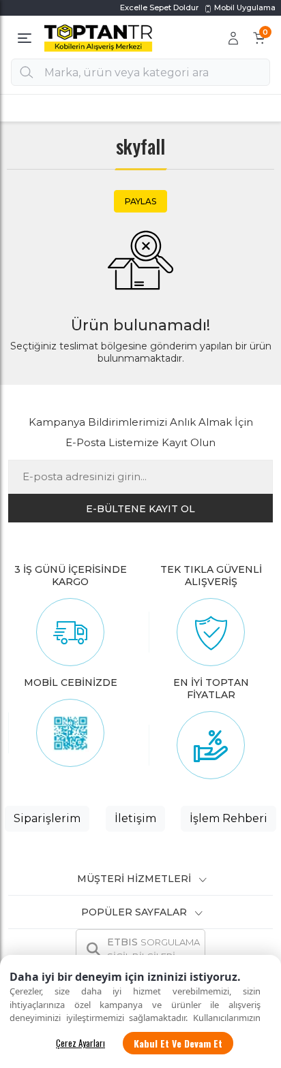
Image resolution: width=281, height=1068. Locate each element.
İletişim (135, 818)
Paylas (140, 201)
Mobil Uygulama (244, 7)
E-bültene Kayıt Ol (140, 509)
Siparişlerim (47, 818)
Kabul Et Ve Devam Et (178, 1043)
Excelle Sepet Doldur (159, 7)
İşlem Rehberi (228, 818)
